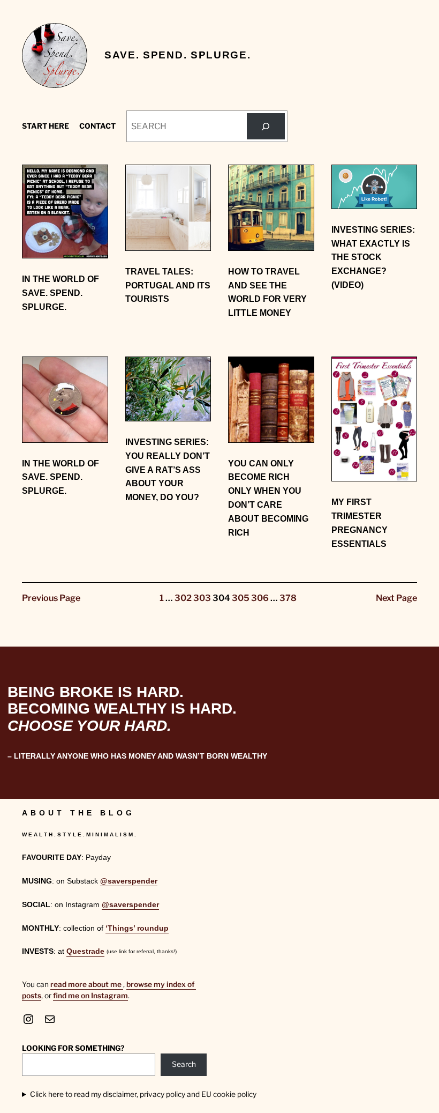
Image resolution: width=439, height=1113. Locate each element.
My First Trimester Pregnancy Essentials (359, 522)
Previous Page (51, 597)
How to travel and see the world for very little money (267, 291)
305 (240, 597)
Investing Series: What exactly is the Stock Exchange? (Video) (373, 257)
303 (202, 597)
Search (184, 1064)
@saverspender (128, 881)
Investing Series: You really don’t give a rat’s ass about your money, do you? (167, 469)
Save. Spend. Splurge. (177, 55)
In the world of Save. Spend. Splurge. (60, 292)
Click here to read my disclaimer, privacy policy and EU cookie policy (143, 1094)
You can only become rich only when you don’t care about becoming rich (268, 497)
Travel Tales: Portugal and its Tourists (167, 285)
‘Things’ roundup (137, 928)
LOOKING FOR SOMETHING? (73, 1048)
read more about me (86, 984)
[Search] (266, 126)
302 (183, 597)
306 (260, 597)
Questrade (85, 952)
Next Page (396, 597)
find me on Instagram (90, 995)
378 (288, 597)
